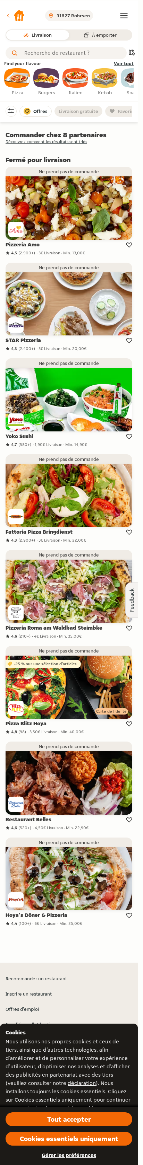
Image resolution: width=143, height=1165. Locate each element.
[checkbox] (17, 82)
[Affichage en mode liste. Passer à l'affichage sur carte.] (131, 53)
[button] (15, 15)
